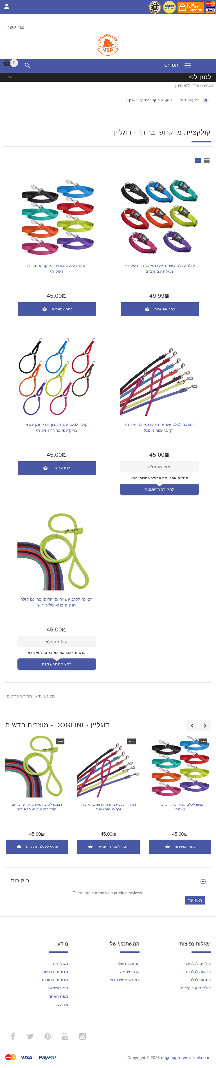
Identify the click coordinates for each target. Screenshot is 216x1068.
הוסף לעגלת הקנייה (42, 847)
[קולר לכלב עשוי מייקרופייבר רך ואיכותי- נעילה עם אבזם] (159, 217)
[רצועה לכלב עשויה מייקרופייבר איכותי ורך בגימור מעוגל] (159, 376)
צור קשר (15, 27)
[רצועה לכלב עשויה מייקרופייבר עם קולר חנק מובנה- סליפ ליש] (56, 551)
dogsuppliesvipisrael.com (185, 1057)
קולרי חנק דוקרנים (196, 988)
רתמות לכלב (200, 980)
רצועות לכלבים (198, 971)
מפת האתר (58, 996)
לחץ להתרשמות (159, 489)
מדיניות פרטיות (55, 971)
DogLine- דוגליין (188, 100)
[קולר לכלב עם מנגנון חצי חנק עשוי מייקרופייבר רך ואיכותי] (56, 376)
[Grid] (198, 160)
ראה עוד (195, 900)
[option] (37, 798)
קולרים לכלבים (198, 963)
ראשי (205, 100)
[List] (207, 160)
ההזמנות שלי (129, 963)
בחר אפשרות (62, 309)
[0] (7, 65)
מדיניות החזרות (55, 980)
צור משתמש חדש (125, 980)
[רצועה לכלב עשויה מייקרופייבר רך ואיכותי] (56, 217)
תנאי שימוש (58, 988)
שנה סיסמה (130, 971)
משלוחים (60, 963)
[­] (26, 65)
